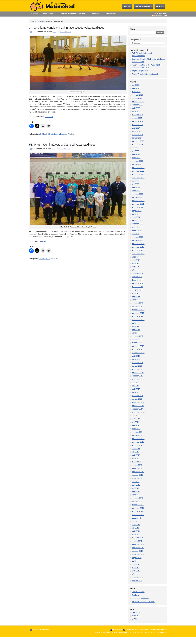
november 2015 (138, 373)
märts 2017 (136, 333)
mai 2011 (135, 528)
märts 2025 (136, 112)
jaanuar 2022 (137, 197)
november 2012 (138, 472)
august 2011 (136, 518)
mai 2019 (135, 264)
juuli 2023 (135, 148)
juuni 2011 (136, 525)
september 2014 (138, 412)
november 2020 (138, 221)
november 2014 (138, 406)
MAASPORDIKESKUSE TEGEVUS (73, 13)
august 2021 (136, 211)
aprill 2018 (136, 297)
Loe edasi (49, 117)
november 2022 (138, 171)
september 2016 (138, 353)
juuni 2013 (136, 449)
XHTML (135, 619)
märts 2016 (136, 359)
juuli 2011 (135, 521)
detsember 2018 (138, 280)
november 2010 (138, 548)
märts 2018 (136, 300)
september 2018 (138, 290)
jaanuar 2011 (137, 541)
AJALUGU (35, 13)
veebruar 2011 (137, 538)
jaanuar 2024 (137, 138)
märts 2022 (136, 191)
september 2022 (138, 178)
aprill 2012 (136, 492)
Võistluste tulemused (59, 134)
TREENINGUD (96, 13)
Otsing (132, 29)
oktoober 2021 (137, 207)
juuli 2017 (135, 323)
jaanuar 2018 (137, 306)
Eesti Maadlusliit (138, 592)
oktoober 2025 (137, 105)
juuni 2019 (136, 260)
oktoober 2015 (137, 376)
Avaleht (127, 6)
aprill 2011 (136, 531)
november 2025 (138, 102)
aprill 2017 (136, 330)
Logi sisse (136, 613)
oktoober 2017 (137, 316)
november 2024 (138, 121)
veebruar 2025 (137, 115)
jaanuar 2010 (137, 581)
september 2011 (138, 515)
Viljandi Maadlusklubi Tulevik (143, 602)
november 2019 (138, 247)
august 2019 (136, 257)
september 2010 (138, 554)
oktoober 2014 (137, 409)
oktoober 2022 (137, 174)
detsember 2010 (138, 544)
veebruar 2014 (137, 432)
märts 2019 (136, 270)
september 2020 (138, 227)
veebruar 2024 (137, 135)
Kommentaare (160, 15)
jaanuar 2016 (137, 366)
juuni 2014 (136, 419)
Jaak (54, 32)
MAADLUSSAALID (50, 13)
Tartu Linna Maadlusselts (141, 598)
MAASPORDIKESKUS (143, 6)
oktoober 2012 (137, 475)
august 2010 (136, 558)
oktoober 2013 (137, 445)
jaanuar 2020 (137, 240)
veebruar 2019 (137, 273)
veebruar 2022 (137, 194)
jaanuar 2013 (137, 465)
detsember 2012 (138, 468)
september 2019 (138, 254)
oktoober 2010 (137, 551)
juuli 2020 (135, 234)
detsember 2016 (138, 343)
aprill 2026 (136, 88)
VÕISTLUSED (110, 13)
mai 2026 (135, 85)
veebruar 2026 (137, 95)
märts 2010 (136, 574)
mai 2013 (135, 452)
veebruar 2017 (137, 336)
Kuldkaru (135, 595)
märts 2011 (136, 535)
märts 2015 (136, 392)
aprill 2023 (136, 154)
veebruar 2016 (137, 363)
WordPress (136, 616)
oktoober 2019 (137, 250)
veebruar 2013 (137, 462)
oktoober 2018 (137, 287)
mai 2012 (135, 488)
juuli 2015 (135, 383)
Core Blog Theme (141, 633)
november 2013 (138, 442)
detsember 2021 (138, 201)
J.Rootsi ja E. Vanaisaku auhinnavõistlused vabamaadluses (66, 27)
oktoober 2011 (137, 511)
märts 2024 (136, 131)
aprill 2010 (136, 571)
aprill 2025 (136, 108)
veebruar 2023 (137, 161)
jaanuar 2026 (137, 98)
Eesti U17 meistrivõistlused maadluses (147, 74)
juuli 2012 (135, 482)
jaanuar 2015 (137, 399)
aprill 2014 (136, 425)
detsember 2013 (138, 439)
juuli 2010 (135, 561)
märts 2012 (136, 495)
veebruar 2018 (137, 303)
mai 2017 (135, 326)
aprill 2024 (136, 128)
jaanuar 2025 (137, 118)
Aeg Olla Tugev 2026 (140, 71)
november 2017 (138, 313)
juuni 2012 (136, 485)
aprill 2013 (136, 455)
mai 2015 (135, 386)
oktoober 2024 (137, 125)
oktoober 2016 (137, 349)
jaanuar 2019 (137, 277)
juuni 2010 (136, 564)
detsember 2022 (138, 168)
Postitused (162, 13)
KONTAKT (160, 6)
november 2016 (138, 346)
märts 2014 (136, 429)
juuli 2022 (135, 181)
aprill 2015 (136, 389)
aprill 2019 (136, 267)
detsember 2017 (138, 310)
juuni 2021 (136, 217)
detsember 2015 (138, 369)
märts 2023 (136, 158)
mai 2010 (135, 568)
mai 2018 (135, 293)
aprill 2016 (136, 356)
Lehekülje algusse (41, 630)
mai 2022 (135, 184)
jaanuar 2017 (137, 340)
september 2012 (138, 478)
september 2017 (138, 320)
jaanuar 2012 (137, 501)
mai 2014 (135, 422)
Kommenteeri (65, 32)
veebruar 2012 (137, 498)
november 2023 (138, 141)
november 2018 (138, 283)
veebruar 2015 (137, 396)
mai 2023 (135, 151)
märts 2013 (136, 459)
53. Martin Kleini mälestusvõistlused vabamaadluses (62, 144)
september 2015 (138, 379)
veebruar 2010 (137, 578)
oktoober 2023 (137, 145)
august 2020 (136, 230)
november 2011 (138, 508)
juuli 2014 (135, 416)
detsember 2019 (138, 244)
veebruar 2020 (137, 237)
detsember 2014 (138, 402)
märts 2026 (136, 92)
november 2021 (138, 204)
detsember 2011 (138, 505)
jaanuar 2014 (137, 435)
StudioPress (161, 633)
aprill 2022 (136, 188)
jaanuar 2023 (137, 164)
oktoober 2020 (137, 224)
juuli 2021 (135, 214)
